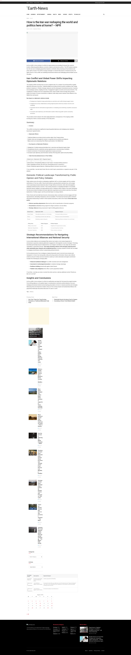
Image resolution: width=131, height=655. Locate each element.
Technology (77, 14)
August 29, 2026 (33, 336)
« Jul (28, 614)
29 (48, 607)
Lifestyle (64, 629)
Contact (41, 2)
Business (33, 14)
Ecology (55, 627)
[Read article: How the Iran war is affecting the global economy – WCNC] (33, 436)
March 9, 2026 (29, 28)
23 (51, 605)
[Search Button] (103, 14)
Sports (70, 14)
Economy (55, 629)
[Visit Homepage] (37, 8)
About (28, 2)
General (49, 14)
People (63, 630)
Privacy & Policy (37, 2)
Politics (39, 28)
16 (51, 603)
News (59, 14)
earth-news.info (32, 650)
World (71, 633)
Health (55, 14)
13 (40, 603)
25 (32, 607)
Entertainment (41, 14)
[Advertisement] (79, 8)
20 (40, 605)
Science (65, 14)
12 (36, 603)
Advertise (31, 2)
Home (28, 14)
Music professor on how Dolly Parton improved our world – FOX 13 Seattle (40, 420)
